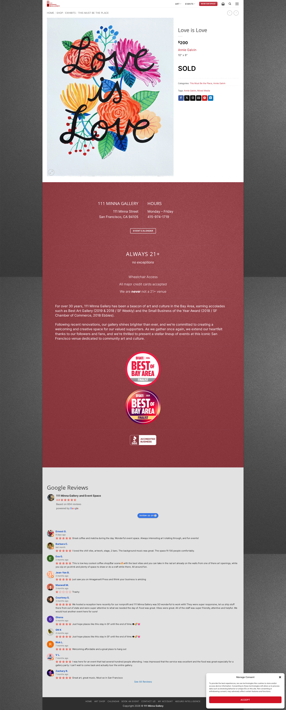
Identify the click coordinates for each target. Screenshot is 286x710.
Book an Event (130, 701)
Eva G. (59, 556)
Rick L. (59, 642)
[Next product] (229, 13)
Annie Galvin (187, 50)
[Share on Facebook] (181, 98)
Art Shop (99, 701)
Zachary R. (62, 670)
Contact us (148, 701)
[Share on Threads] (192, 98)
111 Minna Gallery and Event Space (78, 495)
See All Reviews (143, 681)
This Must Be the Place (93, 12)
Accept (245, 699)
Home (50, 12)
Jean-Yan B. (63, 572)
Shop (59, 12)
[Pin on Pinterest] (204, 98)
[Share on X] (186, 98)
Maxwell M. (62, 585)
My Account (165, 701)
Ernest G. (61, 531)
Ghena (59, 617)
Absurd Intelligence (187, 701)
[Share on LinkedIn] (210, 98)
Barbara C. (62, 543)
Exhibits (70, 12)
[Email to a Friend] (198, 98)
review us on (146, 515)
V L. (58, 654)
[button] (280, 677)
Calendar (113, 701)
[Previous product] (236, 13)
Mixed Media (203, 90)
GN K (58, 629)
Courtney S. (62, 597)
